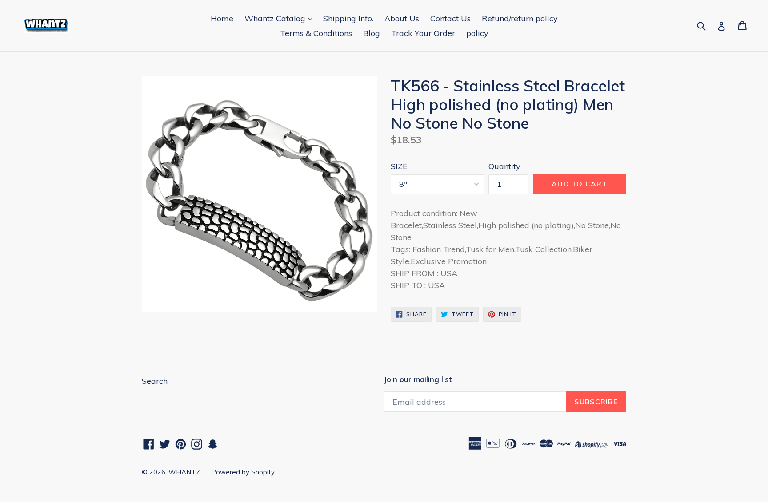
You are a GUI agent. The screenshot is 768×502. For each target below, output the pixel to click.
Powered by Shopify (243, 472)
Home (222, 18)
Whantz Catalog (276, 18)
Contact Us (450, 18)
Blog (371, 33)
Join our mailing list (418, 379)
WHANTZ (184, 472)
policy (477, 33)
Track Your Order (423, 33)
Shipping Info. (348, 18)
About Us (401, 18)
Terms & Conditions (316, 33)
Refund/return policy (520, 18)
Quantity (504, 166)
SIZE (399, 166)
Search (155, 381)
